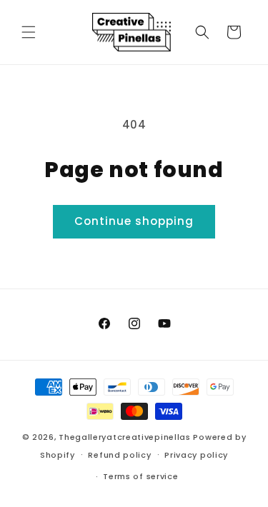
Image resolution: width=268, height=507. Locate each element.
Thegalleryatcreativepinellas (125, 437)
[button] (28, 32)
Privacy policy (196, 455)
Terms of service (140, 476)
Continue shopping (134, 221)
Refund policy (119, 455)
